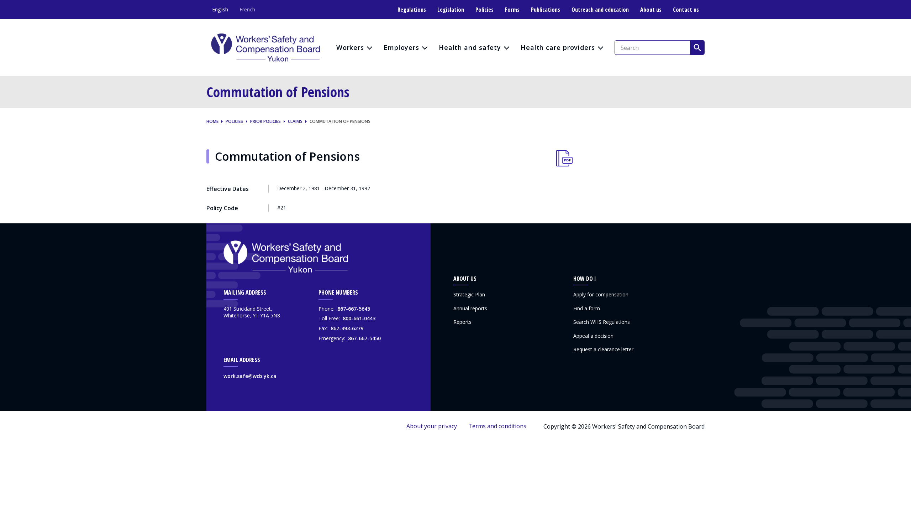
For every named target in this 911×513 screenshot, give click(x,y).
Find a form (586, 308)
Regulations (411, 10)
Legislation (450, 10)
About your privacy (431, 426)
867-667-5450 (364, 338)
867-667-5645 (353, 308)
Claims (295, 121)
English (220, 9)
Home (212, 121)
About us (651, 10)
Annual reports (470, 308)
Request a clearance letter (603, 349)
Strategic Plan (469, 294)
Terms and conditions (497, 426)
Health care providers (558, 47)
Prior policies (265, 121)
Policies (484, 10)
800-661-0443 (359, 318)
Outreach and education (600, 10)
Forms (512, 10)
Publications (545, 10)
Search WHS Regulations (601, 321)
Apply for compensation (600, 294)
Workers (350, 47)
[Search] (697, 47)
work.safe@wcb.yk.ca (250, 376)
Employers (401, 47)
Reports (462, 321)
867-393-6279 (347, 328)
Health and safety (470, 47)
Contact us (686, 10)
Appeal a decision (593, 335)
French (247, 9)
